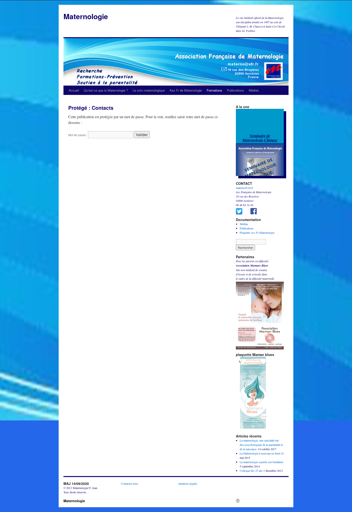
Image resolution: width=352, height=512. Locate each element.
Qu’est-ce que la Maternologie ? (106, 90)
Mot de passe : (78, 135)
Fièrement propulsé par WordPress (261, 501)
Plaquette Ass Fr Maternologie (257, 232)
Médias (254, 90)
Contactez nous (129, 483)
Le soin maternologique (149, 90)
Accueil (74, 90)
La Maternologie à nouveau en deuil (260, 453)
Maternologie (85, 16)
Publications (235, 90)
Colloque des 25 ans (251, 470)
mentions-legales (187, 483)
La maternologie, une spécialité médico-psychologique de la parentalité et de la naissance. (261, 444)
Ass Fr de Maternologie (186, 90)
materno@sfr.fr (244, 188)
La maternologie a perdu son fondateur (261, 462)
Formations (214, 90)
